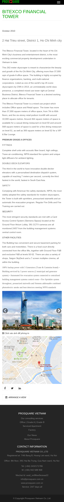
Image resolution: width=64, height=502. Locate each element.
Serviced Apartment (32, 426)
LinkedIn (20, 388)
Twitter (13, 388)
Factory (32, 430)
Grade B (40, 422)
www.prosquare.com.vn (32, 483)
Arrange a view (17, 397)
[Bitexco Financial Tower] (32, 310)
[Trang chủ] (10, 1)
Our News (32, 435)
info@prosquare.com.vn (32, 479)
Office (22, 422)
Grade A (31, 422)
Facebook (5, 388)
